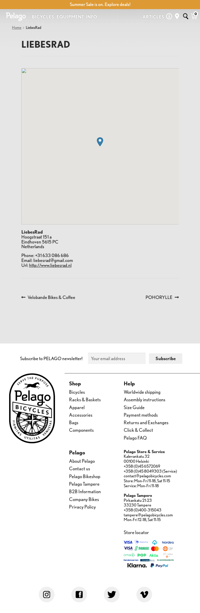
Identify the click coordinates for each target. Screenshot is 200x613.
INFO (91, 17)
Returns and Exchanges (146, 422)
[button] (100, 141)
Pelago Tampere (84, 483)
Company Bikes (84, 499)
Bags (73, 422)
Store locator (136, 532)
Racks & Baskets (85, 399)
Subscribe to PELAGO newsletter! (51, 358)
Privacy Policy (82, 506)
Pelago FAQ (135, 437)
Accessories (80, 414)
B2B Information (85, 491)
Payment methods (141, 414)
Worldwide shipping (142, 391)
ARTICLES (153, 17)
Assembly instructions (144, 399)
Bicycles (77, 391)
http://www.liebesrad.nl (50, 265)
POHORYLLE (159, 297)
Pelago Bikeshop (84, 476)
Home (16, 27)
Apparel (77, 407)
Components (81, 430)
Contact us (79, 468)
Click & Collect (138, 430)
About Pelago (82, 461)
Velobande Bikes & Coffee (51, 297)
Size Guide (134, 407)
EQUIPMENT (70, 17)
